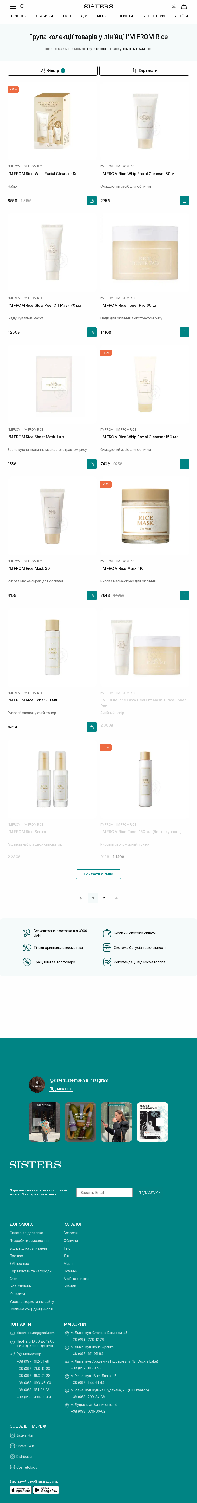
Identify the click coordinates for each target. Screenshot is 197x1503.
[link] (184, 6)
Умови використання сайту (32, 1301)
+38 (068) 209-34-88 (88, 1397)
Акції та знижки (76, 1279)
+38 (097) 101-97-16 (87, 1368)
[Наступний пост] (160, 1122)
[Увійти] (174, 6)
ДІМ (84, 16)
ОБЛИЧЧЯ (44, 16)
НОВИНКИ (124, 16)
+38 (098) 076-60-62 (88, 1411)
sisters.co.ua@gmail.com (36, 1333)
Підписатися (61, 1088)
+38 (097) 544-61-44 (87, 1383)
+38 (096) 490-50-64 (34, 1397)
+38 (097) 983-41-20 (33, 1376)
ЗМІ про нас (19, 1263)
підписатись (149, 1192)
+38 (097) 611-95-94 (87, 1354)
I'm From (14, 166)
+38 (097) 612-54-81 (33, 1361)
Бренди (70, 1286)
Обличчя (71, 1240)
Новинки (70, 1271)
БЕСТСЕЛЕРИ (154, 16)
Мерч (68, 1263)
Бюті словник (20, 1286)
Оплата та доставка (26, 1233)
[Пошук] (22, 6)
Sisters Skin (25, 1446)
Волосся (71, 1233)
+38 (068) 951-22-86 (33, 1390)
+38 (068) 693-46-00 (34, 1383)
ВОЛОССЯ (18, 16)
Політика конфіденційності (31, 1309)
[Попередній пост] (37, 1122)
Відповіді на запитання (28, 1248)
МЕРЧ (101, 16)
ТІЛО (66, 16)
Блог (13, 1279)
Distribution (24, 1457)
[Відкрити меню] (13, 6)
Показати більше (98, 874)
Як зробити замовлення (29, 1240)
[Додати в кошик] (92, 200)
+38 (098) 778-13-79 (87, 1339)
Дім (67, 1256)
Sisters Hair (25, 1435)
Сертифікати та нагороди (31, 1271)
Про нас (16, 1256)
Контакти (17, 1294)
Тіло (67, 1248)
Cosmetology (26, 1467)
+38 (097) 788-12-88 (33, 1369)
